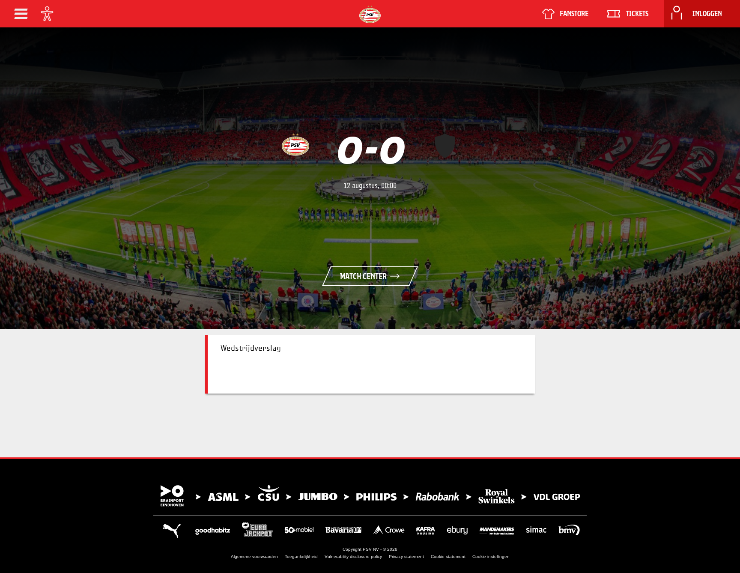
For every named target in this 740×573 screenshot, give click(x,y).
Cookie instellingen (491, 556)
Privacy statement (406, 556)
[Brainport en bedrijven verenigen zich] (370, 496)
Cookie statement (448, 556)
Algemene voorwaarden (254, 556)
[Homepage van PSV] (370, 14)
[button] (21, 14)
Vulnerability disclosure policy (353, 556)
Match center (363, 276)
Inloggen (707, 13)
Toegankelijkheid (301, 556)
